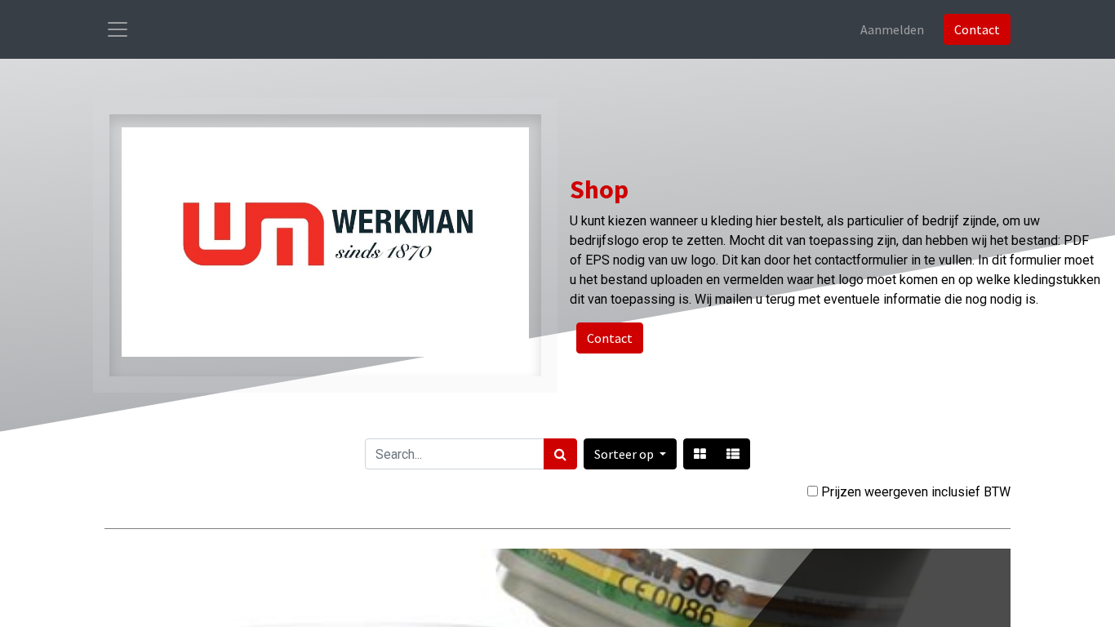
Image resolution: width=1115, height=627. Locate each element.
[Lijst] (733, 453)
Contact (977, 29)
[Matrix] (700, 453)
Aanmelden (892, 29)
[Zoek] (560, 453)
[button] (630, 453)
